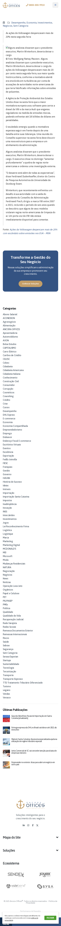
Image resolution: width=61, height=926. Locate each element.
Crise (5, 403)
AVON (6, 340)
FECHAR (50, 918)
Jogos (6, 522)
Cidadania (7, 366)
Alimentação (9, 325)
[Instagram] (28, 825)
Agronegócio (9, 321)
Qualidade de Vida (12, 615)
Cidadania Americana (13, 370)
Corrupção (8, 388)
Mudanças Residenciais (14, 563)
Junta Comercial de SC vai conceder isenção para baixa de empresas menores (34, 752)
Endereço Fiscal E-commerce (17, 441)
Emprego (7, 433)
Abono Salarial (10, 314)
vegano (6, 690)
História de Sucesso (12, 481)
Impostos (7, 500)
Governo (7, 474)
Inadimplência (10, 504)
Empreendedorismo (12, 429)
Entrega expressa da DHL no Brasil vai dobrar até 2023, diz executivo (34, 728)
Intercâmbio (9, 515)
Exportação (8, 455)
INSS (5, 511)
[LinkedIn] (24, 825)
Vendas (6, 693)
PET (5, 597)
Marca (6, 537)
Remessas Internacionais (15, 634)
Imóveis (6, 489)
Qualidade (8, 612)
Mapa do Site (12, 837)
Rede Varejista (10, 623)
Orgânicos (8, 589)
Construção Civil (11, 381)
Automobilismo (10, 336)
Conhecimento (10, 377)
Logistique (8, 534)
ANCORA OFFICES (11, 329)
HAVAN (6, 478)
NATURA (7, 567)
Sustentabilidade (11, 664)
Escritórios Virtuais (12, 444)
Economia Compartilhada (15, 426)
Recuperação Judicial (13, 619)
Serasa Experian (10, 656)
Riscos (6, 638)
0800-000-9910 (36, 5)
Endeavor (7, 437)
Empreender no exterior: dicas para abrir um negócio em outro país (33, 763)
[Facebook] (33, 825)
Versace (6, 697)
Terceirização (9, 671)
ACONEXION (9, 318)
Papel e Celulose (11, 593)
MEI (4, 552)
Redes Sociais (9, 627)
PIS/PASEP (7, 600)
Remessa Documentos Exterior (18, 630)
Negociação (9, 571)
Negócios (7, 25)
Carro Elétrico (9, 351)
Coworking (8, 396)
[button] (30, 838)
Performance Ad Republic (30, 911)
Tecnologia (8, 667)
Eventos (6, 448)
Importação (8, 493)
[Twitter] (37, 825)
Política (6, 608)
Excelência (8, 452)
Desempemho (18, 22)
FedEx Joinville (10, 459)
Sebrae (6, 645)
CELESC (6, 359)
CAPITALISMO (9, 348)
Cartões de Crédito (12, 355)
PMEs (5, 604)
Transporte (8, 675)
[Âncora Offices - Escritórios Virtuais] (11, 5)
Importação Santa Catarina (16, 496)
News (5, 578)
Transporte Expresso (13, 679)
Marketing (8, 541)
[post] (6, 718)
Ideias (6, 485)
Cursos (6, 407)
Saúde (6, 641)
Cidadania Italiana (11, 374)
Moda (5, 560)
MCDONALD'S (9, 548)
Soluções (9, 850)
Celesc (6, 362)
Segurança (8, 649)
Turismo (7, 686)
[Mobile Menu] (55, 5)
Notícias (7, 582)
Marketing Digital (11, 545)
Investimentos (45, 22)
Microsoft (7, 556)
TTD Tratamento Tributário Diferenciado (23, 682)
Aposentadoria (10, 333)
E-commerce (9, 418)
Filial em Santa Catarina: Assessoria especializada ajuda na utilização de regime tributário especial (34, 740)
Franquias (7, 467)
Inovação (7, 507)
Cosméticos (8, 392)
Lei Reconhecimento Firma (16, 526)
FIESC (5, 463)
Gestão (6, 470)
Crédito (6, 400)
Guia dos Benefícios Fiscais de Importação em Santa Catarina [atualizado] (31, 717)
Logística (7, 530)
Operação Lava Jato (12, 586)
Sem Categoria (20, 25)
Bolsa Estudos (9, 344)
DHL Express (9, 414)
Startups (7, 660)
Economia (32, 22)
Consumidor (9, 385)
